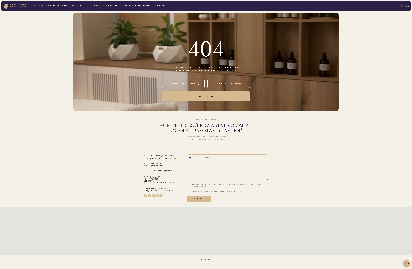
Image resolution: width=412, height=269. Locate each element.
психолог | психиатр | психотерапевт (66, 6)
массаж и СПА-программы (104, 6)
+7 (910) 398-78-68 (155, 166)
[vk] (153, 195)
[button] (402, 6)
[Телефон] (157, 195)
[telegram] (145, 195)
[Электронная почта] (161, 195)
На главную (37, 6)
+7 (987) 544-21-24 (155, 163)
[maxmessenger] (149, 195)
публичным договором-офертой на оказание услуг (223, 191)
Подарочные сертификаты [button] (137, 6)
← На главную (206, 259)
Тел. (146, 163)
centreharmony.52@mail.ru (161, 171)
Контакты (159, 6)
